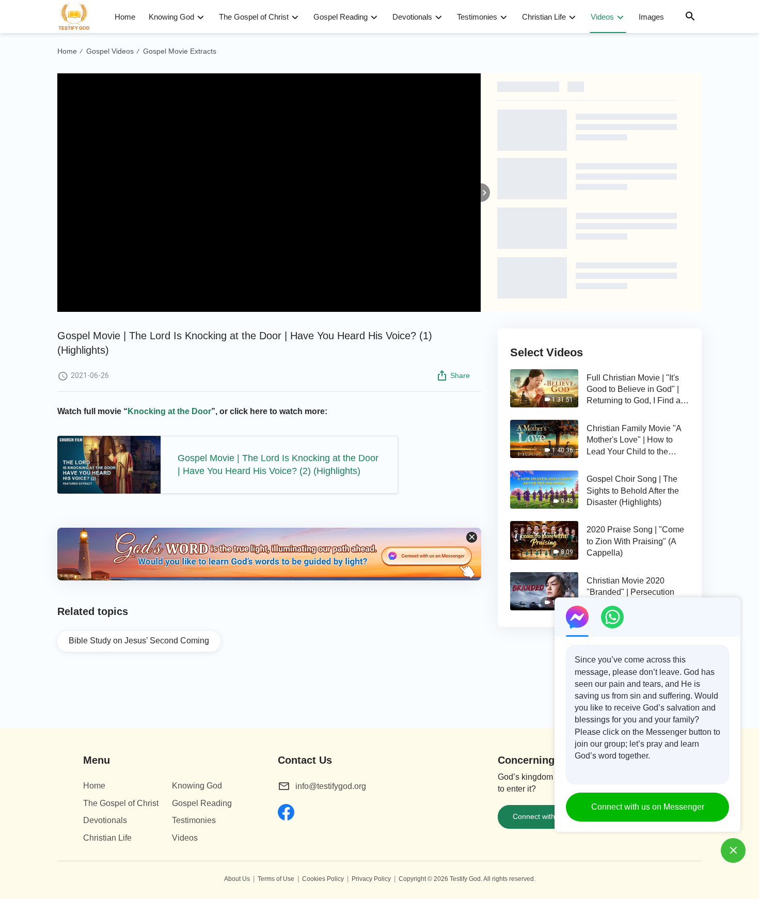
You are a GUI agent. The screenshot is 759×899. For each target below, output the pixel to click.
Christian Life (544, 16)
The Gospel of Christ (254, 16)
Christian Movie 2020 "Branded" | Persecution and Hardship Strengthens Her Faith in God (635, 593)
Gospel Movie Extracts (179, 51)
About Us (237, 878)
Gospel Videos (110, 51)
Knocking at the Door (169, 411)
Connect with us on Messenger (647, 806)
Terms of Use (276, 878)
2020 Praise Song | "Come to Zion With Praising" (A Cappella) (635, 541)
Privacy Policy (371, 878)
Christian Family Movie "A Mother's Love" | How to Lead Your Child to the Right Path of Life (634, 441)
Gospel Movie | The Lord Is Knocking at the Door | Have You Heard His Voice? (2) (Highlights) (278, 464)
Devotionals (412, 16)
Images (651, 16)
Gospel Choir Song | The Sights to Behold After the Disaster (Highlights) (633, 491)
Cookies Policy (323, 878)
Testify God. (466, 878)
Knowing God (171, 16)
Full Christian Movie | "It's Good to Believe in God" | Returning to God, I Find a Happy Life (634, 390)
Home (125, 16)
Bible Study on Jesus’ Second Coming (139, 640)
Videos (602, 16)
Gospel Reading (340, 16)
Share (460, 375)
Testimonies (477, 16)
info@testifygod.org (330, 786)
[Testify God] (78, 16)
